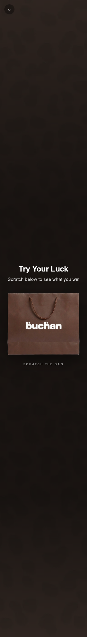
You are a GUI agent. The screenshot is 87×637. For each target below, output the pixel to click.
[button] (43, 324)
